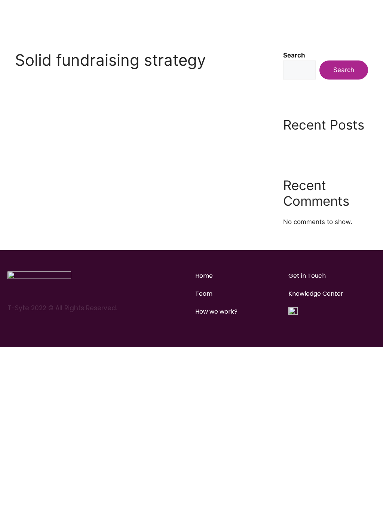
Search (294, 55)
